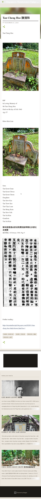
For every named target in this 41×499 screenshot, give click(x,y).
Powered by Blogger (22, 492)
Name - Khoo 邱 (8, 334)
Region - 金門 (8, 337)
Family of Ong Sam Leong (14, 432)
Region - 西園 (32, 334)
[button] (4, 26)
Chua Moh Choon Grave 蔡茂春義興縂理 (18, 467)
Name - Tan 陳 (20, 334)
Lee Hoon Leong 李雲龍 (12, 397)
